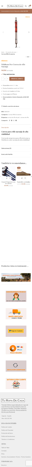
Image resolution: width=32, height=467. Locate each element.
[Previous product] (26, 57)
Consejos (4, 450)
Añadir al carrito (17, 78)
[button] (6, 178)
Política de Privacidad (7, 430)
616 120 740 (8, 418)
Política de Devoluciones (8, 436)
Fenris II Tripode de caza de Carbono (8, 182)
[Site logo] (15, 6)
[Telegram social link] (16, 120)
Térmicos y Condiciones (8, 439)
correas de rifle (24, 117)
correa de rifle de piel (13, 117)
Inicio (2, 52)
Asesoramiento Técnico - (14, 457)
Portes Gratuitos (26, 457)
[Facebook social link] (9, 120)
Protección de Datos (7, 433)
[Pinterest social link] (11, 120)
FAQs (2, 454)
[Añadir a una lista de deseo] (10, 178)
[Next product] (30, 57)
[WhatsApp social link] (14, 120)
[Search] (26, 6)
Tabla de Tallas (5, 447)
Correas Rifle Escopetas (8, 54)
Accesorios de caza (11, 52)
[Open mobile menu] (2, 6)
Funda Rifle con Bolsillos (23, 182)
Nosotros (4, 465)
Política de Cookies (6, 427)
